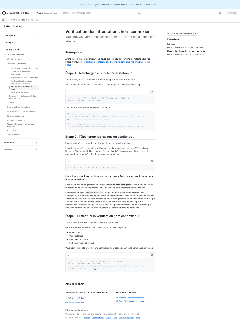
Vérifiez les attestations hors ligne (25, 20)
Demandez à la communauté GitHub (133, 297)
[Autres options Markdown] (195, 34)
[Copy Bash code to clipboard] (151, 92)
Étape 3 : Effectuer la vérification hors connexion (100, 216)
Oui (71, 298)
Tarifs (115, 318)
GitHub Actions (13, 26)
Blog (138, 318)
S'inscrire (232, 13)
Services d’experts (126, 318)
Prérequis (72, 52)
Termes (87, 318)
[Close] (233, 4)
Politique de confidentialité (74, 302)
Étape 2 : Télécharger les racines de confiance (98, 136)
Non (82, 298)
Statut (108, 318)
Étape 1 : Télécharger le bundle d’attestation (97, 73)
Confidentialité (98, 318)
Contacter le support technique (131, 301)
